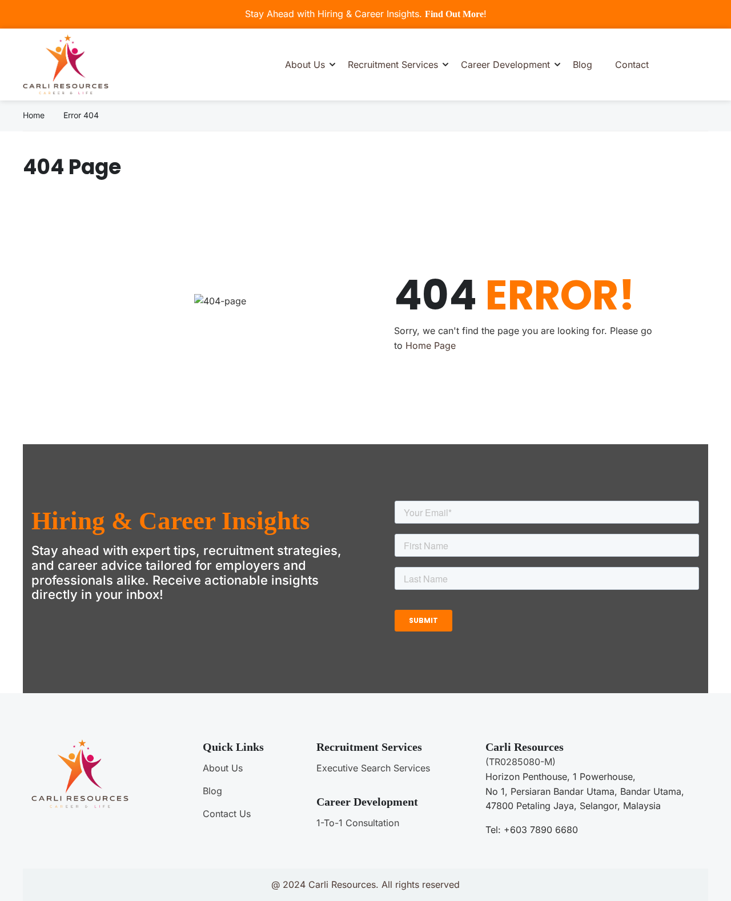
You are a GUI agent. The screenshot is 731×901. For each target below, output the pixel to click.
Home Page (430, 345)
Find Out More (454, 14)
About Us (305, 64)
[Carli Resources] (66, 63)
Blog (582, 64)
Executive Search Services (373, 768)
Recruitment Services (393, 64)
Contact (632, 64)
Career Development (505, 64)
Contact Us (227, 813)
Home (34, 115)
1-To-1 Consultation (357, 822)
